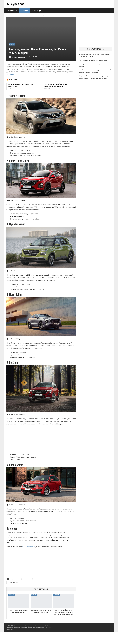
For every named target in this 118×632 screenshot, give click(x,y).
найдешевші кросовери (16, 579)
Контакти (109, 625)
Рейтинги (24, 11)
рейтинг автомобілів (27, 579)
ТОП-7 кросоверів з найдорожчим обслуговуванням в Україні (55, 85)
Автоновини (12, 11)
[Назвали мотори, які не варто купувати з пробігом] (41, 601)
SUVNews (10, 74)
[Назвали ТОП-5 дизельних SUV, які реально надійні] (18, 601)
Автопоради (36, 11)
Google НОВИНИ (28, 547)
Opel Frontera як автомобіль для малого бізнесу (93, 60)
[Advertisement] (41, 440)
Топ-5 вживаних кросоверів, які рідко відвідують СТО (20, 85)
